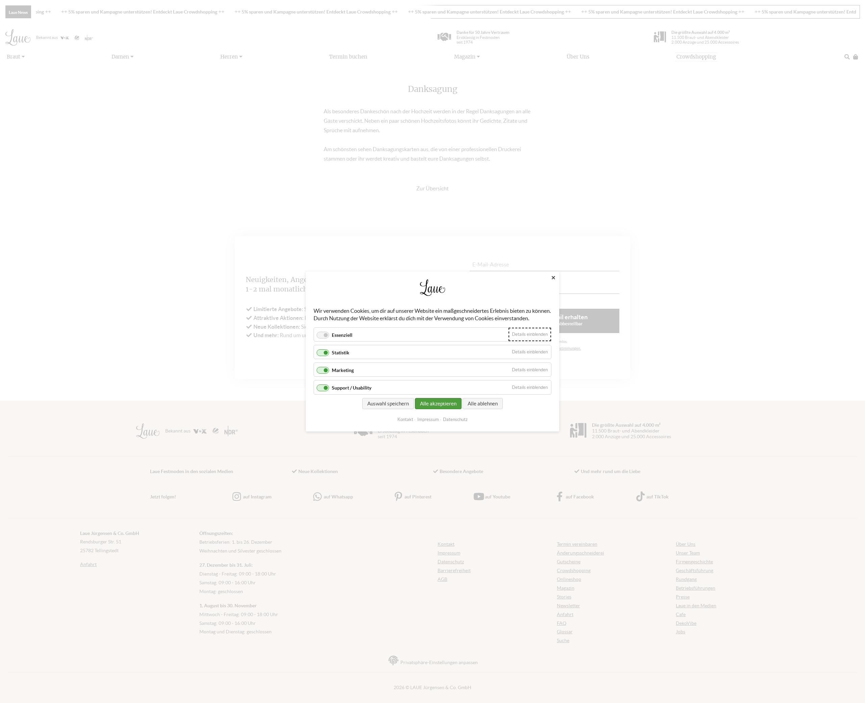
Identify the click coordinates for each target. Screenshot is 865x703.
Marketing (343, 370)
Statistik (340, 352)
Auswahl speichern (388, 403)
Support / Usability (351, 388)
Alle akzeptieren (438, 403)
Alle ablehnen (483, 403)
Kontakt (405, 419)
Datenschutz (455, 419)
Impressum (428, 419)
